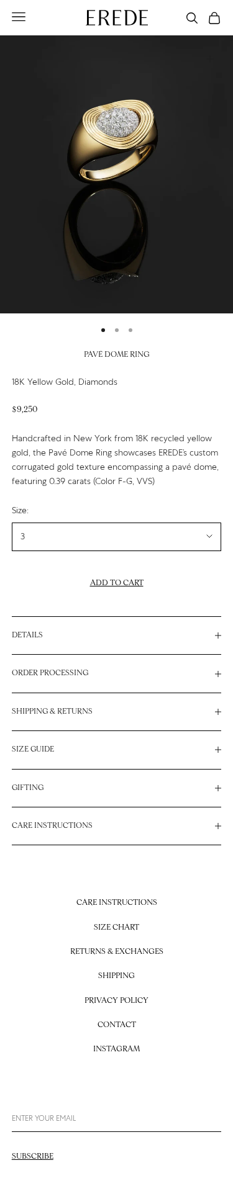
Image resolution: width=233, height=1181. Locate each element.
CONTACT (117, 1025)
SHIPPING (116, 976)
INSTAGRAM (116, 1049)
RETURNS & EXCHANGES (116, 952)
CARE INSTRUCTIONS (116, 903)
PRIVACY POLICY (116, 1001)
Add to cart (117, 583)
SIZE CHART (116, 927)
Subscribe (32, 1156)
